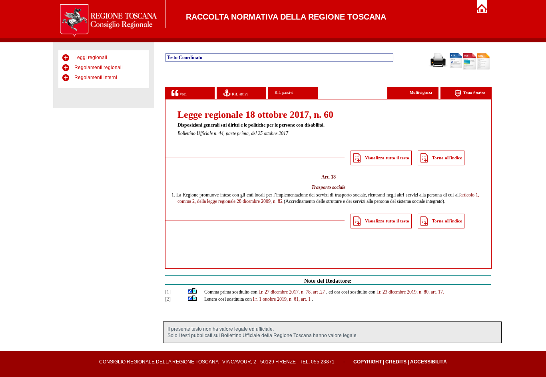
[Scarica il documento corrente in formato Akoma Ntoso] (483, 68)
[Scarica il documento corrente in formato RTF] (456, 66)
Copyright (367, 362)
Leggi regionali (90, 57)
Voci (182, 94)
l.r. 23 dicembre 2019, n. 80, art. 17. (410, 292)
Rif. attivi (239, 94)
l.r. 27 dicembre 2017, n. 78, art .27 (292, 292)
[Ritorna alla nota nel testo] (190, 292)
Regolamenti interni (95, 77)
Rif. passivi (284, 92)
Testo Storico (474, 93)
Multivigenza (421, 92)
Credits (396, 362)
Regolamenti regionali (98, 67)
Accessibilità (428, 362)
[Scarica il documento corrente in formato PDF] (469, 68)
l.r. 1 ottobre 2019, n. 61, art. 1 (282, 299)
